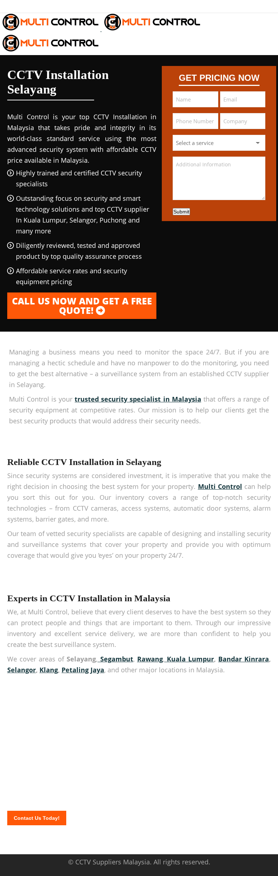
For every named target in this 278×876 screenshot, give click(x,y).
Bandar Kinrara (243, 659)
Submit (181, 212)
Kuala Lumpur (189, 659)
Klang (48, 669)
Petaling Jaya (83, 669)
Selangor (21, 669)
